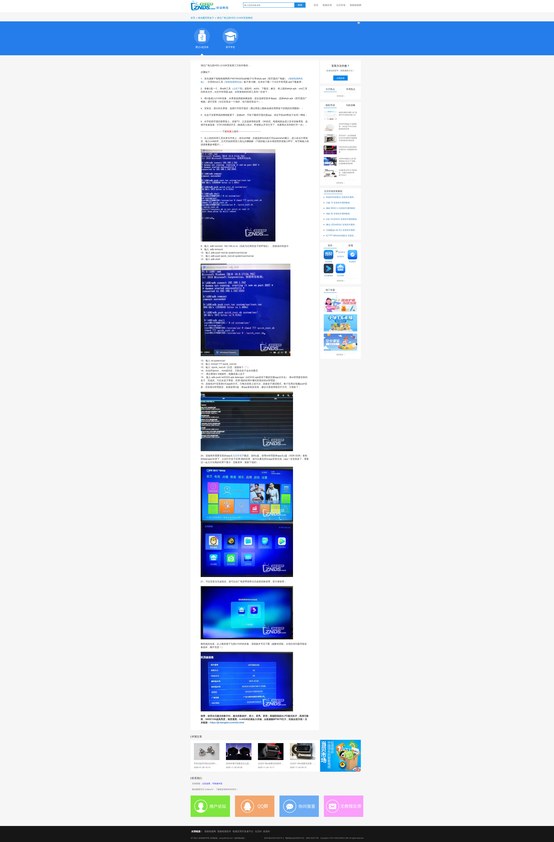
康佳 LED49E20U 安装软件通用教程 (341, 224)
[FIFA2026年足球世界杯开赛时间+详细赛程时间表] (330, 149)
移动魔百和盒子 (206, 17)
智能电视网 (355, 5)
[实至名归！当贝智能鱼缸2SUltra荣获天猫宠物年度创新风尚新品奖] (330, 138)
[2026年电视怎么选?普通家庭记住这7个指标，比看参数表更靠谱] (330, 161)
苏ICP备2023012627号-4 (274, 838)
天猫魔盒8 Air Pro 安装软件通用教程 (341, 230)
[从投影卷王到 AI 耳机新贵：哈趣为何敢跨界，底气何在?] (330, 172)
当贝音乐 (340, 256)
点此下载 (237, 88)
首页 (316, 5)
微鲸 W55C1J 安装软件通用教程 (340, 208)
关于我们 (194, 838)
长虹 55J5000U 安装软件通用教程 (341, 219)
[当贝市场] (340, 756)
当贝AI (258, 831)
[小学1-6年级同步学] (340, 323)
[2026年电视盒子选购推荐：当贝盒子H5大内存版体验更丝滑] (330, 126)
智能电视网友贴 (233, 81)
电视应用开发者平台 (243, 831)
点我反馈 (340, 78)
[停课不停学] (340, 303)
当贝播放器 (328, 275)
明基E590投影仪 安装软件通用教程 (341, 197)
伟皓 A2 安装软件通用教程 (338, 213)
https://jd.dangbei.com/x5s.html (227, 722)
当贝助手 (352, 261)
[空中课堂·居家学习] (340, 342)
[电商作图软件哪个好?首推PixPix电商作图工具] (330, 115)
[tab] (202, 36)
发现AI (266, 831)
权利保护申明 (204, 838)
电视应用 (327, 5)
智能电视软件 (224, 831)
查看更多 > (341, 96)
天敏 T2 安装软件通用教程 (338, 202)
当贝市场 (340, 5)
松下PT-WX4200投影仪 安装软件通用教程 (341, 235)
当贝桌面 (340, 275)
